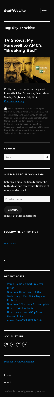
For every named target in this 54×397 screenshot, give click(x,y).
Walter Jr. (40, 130)
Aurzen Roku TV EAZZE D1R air (24, 320)
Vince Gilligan (28, 130)
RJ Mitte (32, 124)
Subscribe (13, 209)
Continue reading (14, 101)
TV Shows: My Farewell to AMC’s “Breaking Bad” (23, 45)
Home (7, 375)
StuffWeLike (15, 11)
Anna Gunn (23, 115)
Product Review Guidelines (19, 361)
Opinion (8, 112)
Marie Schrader (21, 124)
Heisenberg (31, 121)
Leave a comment (27, 133)
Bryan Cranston (35, 118)
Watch (25, 112)
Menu (45, 10)
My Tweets (10, 243)
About (7, 382)
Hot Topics (39, 108)
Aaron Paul (36, 112)
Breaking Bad (20, 118)
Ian (9, 108)
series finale (20, 127)
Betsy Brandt (36, 115)
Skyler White (15, 130)
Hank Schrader (18, 121)
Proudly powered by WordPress (32, 391)
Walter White (10, 133)
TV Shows (17, 112)
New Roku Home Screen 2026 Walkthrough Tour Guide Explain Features (26, 296)
